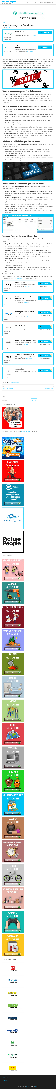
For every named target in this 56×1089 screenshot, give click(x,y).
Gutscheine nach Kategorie (47, 2)
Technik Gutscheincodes (20, 278)
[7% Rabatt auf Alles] (8, 371)
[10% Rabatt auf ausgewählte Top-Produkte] (8, 342)
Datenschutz (6, 1077)
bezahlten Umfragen (25, 431)
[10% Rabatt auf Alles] (8, 284)
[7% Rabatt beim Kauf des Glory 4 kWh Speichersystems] (8, 313)
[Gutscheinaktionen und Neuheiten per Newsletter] (8, 48)
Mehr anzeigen (33, 35)
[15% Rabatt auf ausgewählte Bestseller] (8, 356)
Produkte (35, 2)
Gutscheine (27, 2)
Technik (3, 22)
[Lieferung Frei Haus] (8, 33)
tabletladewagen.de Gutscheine (13, 382)
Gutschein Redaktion (9, 27)
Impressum (5, 1080)
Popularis (37, 1086)
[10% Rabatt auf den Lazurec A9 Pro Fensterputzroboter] (8, 299)
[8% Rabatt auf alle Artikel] (8, 327)
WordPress (28, 1086)
